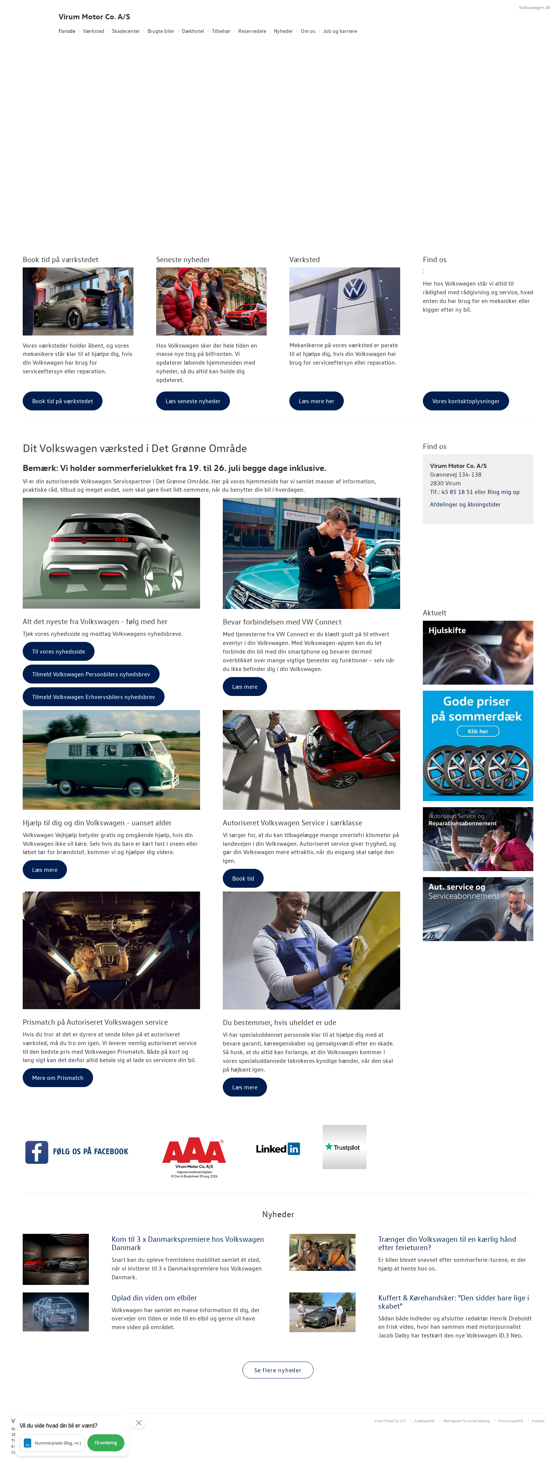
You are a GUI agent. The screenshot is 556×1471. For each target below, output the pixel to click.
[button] (72, 1436)
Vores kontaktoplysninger (466, 401)
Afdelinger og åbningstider (465, 504)
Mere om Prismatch (58, 1077)
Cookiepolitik (425, 1420)
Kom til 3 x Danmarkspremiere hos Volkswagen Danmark (188, 1243)
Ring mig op (504, 492)
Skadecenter (126, 30)
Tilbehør (221, 30)
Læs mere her (316, 401)
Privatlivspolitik (511, 1420)
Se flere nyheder (278, 1370)
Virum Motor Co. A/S (94, 16)
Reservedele (252, 30)
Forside (67, 30)
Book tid (243, 878)
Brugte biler (161, 30)
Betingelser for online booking (467, 1420)
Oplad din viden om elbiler (154, 1297)
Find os (435, 259)
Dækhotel (193, 30)
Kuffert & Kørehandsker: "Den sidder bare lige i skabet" (453, 1301)
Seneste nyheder (183, 259)
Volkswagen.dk (534, 7)
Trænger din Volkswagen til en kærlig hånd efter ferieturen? (447, 1243)
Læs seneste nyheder (193, 401)
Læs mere (245, 686)
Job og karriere (340, 30)
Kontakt (538, 1420)
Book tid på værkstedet (60, 259)
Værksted (93, 30)
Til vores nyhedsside (58, 651)
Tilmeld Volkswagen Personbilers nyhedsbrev (91, 674)
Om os (308, 30)
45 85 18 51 (457, 492)
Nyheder (283, 30)
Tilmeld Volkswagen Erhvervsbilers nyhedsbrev (93, 697)
